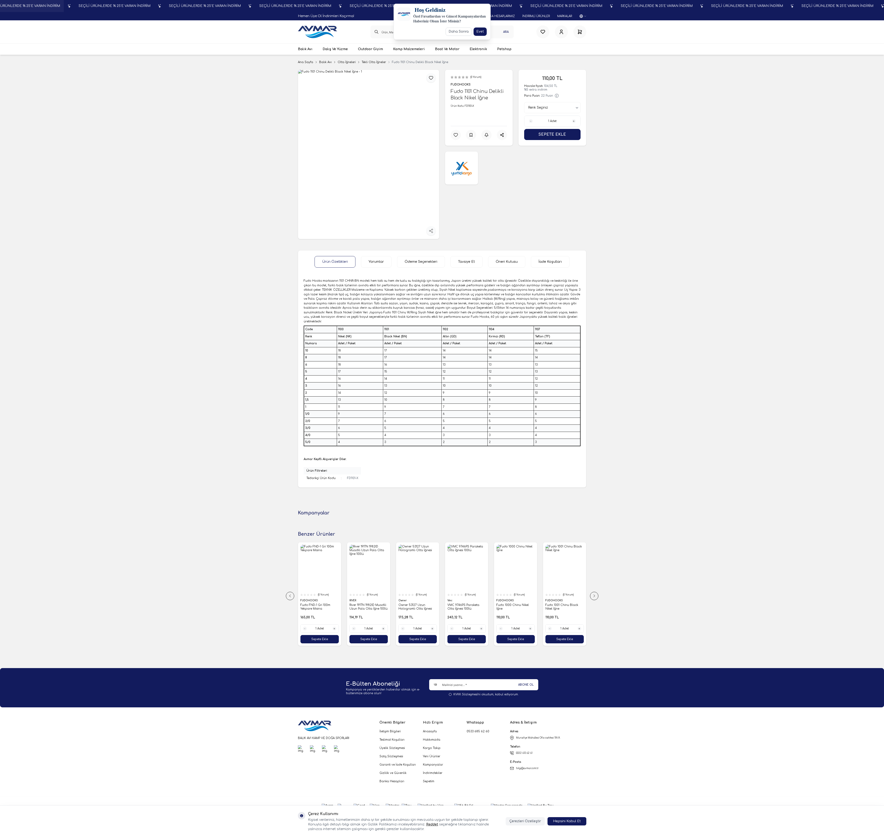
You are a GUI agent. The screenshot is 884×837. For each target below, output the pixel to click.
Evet (480, 31)
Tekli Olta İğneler (374, 62)
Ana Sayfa (305, 62)
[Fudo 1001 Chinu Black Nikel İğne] (499, 568)
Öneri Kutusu (507, 261)
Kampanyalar (433, 764)
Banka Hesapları (391, 781)
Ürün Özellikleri (335, 261)
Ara (506, 32)
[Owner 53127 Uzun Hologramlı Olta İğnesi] (352, 568)
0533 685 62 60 (478, 731)
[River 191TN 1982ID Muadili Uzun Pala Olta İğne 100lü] (303, 568)
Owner (338, 600)
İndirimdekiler (432, 773)
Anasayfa (430, 731)
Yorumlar (376, 261)
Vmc (385, 600)
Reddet (432, 824)
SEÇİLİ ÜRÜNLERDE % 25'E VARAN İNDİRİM (114, 6)
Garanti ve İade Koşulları (397, 764)
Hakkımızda (431, 739)
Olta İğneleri (347, 62)
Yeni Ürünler (431, 756)
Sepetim (428, 781)
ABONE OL (526, 684)
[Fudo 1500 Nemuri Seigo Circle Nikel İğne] (548, 568)
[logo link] (317, 31)
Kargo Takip (431, 748)
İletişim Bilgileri (390, 731)
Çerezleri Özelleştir (525, 821)
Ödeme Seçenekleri (421, 261)
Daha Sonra (459, 31)
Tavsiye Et (466, 261)
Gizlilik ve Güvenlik (393, 773)
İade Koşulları (550, 261)
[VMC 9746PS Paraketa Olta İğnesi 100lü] (401, 568)
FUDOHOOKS (461, 84)
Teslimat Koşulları (391, 739)
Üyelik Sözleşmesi (392, 748)
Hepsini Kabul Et (567, 821)
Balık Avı (325, 62)
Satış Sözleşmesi (391, 756)
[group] (368, 154)
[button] (290, 596)
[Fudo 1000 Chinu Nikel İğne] (450, 568)
